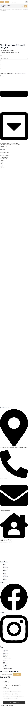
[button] (2, 2)
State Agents (6, 653)
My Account (5, 567)
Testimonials (5, 654)
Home (1, 9)
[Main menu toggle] (25, 6)
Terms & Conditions (7, 657)
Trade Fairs (5, 650)
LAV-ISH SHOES (6, 9)
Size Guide (5, 570)
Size (1, 55)
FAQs (4, 651)
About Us (5, 566)
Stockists (5, 656)
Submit (17, 674)
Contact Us (5, 569)
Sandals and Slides (14, 9)
